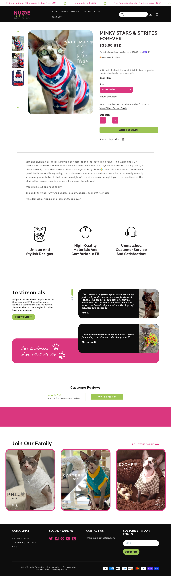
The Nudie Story (21, 538)
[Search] (122, 14)
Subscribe (131, 551)
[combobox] (133, 14)
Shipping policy (59, 570)
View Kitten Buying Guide (113, 108)
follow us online (143, 444)
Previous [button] (18, 32)
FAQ (14, 546)
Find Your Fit (23, 316)
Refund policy (53, 567)
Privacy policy (69, 567)
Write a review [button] (107, 396)
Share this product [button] (110, 139)
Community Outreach (24, 542)
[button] (64, 11)
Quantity (105, 115)
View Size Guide (108, 96)
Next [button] (18, 107)
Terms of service (41, 570)
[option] (18, 43)
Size (102, 84)
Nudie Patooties (36, 567)
